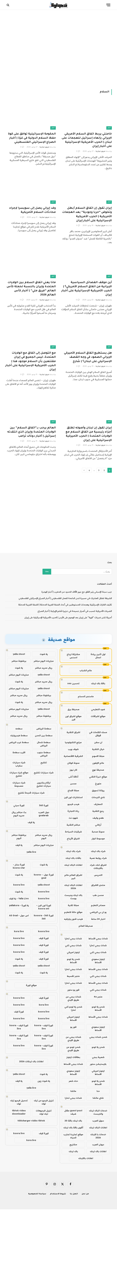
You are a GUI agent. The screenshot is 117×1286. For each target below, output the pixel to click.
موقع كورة (31, 985)
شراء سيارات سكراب (18, 764)
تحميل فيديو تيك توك (19, 1102)
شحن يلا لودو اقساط (73, 961)
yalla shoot (19, 654)
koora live (19, 884)
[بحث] (8, 5)
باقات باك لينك (73, 858)
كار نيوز (73, 769)
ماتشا (73, 1091)
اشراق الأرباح (73, 838)
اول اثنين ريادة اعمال (98, 656)
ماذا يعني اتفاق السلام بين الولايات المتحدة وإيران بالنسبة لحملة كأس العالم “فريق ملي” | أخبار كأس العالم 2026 (31, 289)
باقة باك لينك (98, 683)
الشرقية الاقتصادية (73, 756)
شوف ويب (73, 749)
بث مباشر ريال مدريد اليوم (19, 814)
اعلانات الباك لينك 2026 (73, 887)
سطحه (18, 728)
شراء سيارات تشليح (43, 772)
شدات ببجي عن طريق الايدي (73, 998)
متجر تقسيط (73, 976)
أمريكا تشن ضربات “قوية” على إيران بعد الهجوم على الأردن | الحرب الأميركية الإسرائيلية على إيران (68, 617)
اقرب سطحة (18, 752)
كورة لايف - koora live (43, 1027)
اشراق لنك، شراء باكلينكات (98, 866)
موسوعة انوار (98, 838)
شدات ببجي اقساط (98, 938)
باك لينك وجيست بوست (73, 897)
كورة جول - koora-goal (44, 876)
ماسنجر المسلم (86, 696)
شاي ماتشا (98, 1098)
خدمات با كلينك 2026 (98, 1136)
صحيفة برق (73, 709)
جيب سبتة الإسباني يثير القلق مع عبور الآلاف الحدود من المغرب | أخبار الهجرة (76, 591)
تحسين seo (73, 683)
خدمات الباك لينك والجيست (98, 1112)
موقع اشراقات (98, 716)
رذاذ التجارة (73, 811)
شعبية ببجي (98, 1057)
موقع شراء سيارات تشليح (18, 774)
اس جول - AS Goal (19, 915)
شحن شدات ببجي (98, 1037)
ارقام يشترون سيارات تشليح (44, 784)
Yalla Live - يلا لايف (19, 898)
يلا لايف (31, 822)
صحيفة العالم (86, 925)
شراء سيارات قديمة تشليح (31, 792)
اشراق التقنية (73, 732)
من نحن (85, 1194)
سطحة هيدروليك (19, 735)
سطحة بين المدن (43, 735)
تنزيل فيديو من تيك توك (44, 1102)
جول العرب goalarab (43, 814)
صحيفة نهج (98, 769)
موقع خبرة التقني (98, 776)
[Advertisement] (58, 49)
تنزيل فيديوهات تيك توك (43, 1112)
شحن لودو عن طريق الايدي (73, 1049)
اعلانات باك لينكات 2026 (31, 1061)
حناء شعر (73, 1081)
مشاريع (73, 1144)
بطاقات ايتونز (73, 1057)
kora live (19, 931)
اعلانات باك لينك (98, 1151)
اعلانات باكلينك (85, 1158)
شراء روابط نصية (98, 858)
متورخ (98, 783)
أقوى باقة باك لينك (73, 1127)
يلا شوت (44, 654)
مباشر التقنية (73, 824)
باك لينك (73, 1151)
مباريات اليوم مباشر (44, 661)
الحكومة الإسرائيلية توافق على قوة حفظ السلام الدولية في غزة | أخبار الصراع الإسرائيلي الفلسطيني (32, 138)
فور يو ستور (73, 989)
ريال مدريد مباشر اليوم (43, 837)
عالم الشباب (86, 670)
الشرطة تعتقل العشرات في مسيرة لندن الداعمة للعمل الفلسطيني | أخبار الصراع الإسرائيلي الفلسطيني (65, 598)
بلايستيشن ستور (98, 1064)
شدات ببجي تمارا (73, 938)
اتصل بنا (74, 1194)
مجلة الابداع (73, 790)
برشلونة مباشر (19, 661)
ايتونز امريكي (73, 952)
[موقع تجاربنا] (58, 5)
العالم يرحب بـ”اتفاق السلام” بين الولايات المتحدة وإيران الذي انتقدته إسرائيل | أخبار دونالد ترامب (31, 432)
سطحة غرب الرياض (19, 742)
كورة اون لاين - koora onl (43, 907)
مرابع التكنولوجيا (73, 742)
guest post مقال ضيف (73, 1112)
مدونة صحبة (98, 831)
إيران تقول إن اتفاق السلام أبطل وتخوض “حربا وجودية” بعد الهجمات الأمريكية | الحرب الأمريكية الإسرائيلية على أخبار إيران (87, 214)
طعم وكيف (98, 818)
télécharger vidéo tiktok (31, 1120)
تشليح (44, 762)
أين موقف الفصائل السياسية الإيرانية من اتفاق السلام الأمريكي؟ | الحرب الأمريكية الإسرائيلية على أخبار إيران (86, 289)
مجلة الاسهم (98, 756)
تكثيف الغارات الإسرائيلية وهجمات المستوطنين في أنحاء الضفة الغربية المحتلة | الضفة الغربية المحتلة (65, 604)
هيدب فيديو (73, 804)
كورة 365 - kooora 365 (43, 917)
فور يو (73, 1027)
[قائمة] (108, 5)
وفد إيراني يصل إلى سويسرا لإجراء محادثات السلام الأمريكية (32, 210)
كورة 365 (43, 805)
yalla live (31, 852)
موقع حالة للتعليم (73, 912)
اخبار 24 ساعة (98, 919)
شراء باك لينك (98, 851)
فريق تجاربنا (100, 151)
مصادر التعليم (98, 905)
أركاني (98, 824)
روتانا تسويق (98, 790)
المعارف (98, 804)
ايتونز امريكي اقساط (73, 1018)
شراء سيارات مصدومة (18, 784)
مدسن (73, 783)
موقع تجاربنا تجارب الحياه (73, 1136)
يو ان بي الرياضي (98, 912)
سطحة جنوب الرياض (43, 754)
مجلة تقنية (73, 905)
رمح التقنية (98, 811)
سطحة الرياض (43, 728)
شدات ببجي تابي (73, 945)
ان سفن (98, 742)
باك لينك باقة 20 (73, 1120)
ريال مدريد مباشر (43, 667)
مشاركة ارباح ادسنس (73, 656)
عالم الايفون (98, 763)
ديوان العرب (98, 1144)
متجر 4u (98, 996)
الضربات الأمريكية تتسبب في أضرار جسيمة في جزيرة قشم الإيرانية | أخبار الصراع (75, 611)
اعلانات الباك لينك (73, 865)
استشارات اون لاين (73, 797)
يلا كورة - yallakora (19, 905)
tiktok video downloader (19, 1112)
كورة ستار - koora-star (19, 866)
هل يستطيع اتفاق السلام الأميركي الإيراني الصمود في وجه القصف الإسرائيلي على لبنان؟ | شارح (88, 357)
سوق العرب (98, 1120)
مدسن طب (98, 895)
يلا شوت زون (43, 1081)
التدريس (98, 875)
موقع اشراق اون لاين (73, 718)
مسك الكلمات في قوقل (98, 734)
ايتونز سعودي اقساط (98, 961)
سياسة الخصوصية (37, 1194)
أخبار (109, 128)
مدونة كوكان (73, 763)
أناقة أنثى (73, 776)
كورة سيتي (18, 805)
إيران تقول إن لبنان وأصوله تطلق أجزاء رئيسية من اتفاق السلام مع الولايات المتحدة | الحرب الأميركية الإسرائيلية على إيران (89, 434)
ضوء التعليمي (98, 709)
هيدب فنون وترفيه (73, 919)
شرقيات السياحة (73, 831)
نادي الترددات (98, 797)
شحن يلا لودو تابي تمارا (73, 1008)
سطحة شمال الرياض (43, 744)
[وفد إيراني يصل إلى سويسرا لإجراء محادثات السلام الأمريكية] (30, 189)
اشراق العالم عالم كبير (73, 877)
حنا (98, 1091)
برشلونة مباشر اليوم (19, 837)
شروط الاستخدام (58, 1194)
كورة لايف (44, 938)
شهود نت (73, 818)
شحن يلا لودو (98, 1047)
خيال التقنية (98, 749)
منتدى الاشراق (98, 885)
